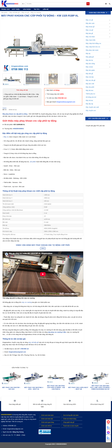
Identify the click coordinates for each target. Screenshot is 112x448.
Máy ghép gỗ (90, 57)
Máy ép (88, 53)
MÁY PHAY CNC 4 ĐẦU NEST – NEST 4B (78, 388)
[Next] (79, 46)
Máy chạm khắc (91, 40)
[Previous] (6, 46)
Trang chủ (5, 9)
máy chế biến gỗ (33, 342)
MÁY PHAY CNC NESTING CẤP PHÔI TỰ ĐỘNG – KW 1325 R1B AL (56, 387)
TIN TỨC (37, 9)
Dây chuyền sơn (91, 110)
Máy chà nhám (90, 36)
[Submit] (88, 3)
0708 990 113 (25, 349)
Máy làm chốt (90, 83)
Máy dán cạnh (90, 23)
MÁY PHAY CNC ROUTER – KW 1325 (11, 388)
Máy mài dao (90, 77)
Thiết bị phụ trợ (90, 94)
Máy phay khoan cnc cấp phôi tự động (15, 114)
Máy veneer (89, 67)
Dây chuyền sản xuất (92, 107)
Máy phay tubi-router (92, 50)
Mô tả (4, 109)
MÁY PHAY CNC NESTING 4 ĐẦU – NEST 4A (33, 388)
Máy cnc (6, 137)
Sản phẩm (27, 9)
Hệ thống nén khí (91, 97)
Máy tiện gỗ (89, 73)
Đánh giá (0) (13, 109)
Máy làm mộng (90, 63)
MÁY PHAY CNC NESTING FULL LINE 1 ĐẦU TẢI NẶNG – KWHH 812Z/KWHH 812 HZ (100, 387)
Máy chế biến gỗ (14, 12)
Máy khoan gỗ (90, 26)
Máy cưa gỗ (89, 30)
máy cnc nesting (27, 302)
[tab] (4, 109)
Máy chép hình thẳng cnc (93, 43)
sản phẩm (33, 161)
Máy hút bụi (89, 100)
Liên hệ (45, 9)
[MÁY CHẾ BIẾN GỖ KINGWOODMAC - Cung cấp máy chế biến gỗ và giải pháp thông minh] (10, 3)
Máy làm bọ (89, 60)
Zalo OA (108, 429)
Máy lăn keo (89, 90)
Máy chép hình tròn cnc (93, 47)
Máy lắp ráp (89, 104)
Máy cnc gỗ (25, 12)
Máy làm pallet (90, 70)
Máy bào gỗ (89, 33)
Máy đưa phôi (90, 87)
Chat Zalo (108, 439)
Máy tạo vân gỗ (90, 80)
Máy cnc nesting (36, 12)
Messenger (108, 434)
